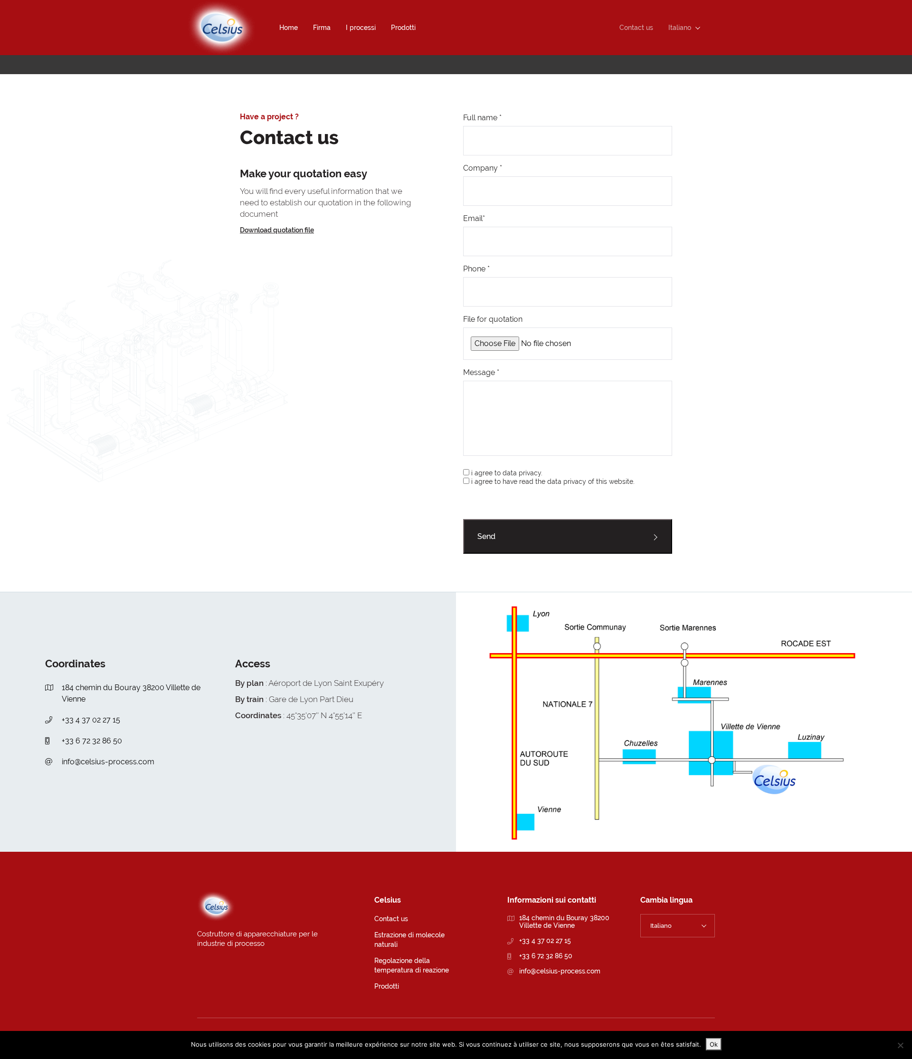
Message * (481, 372)
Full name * (482, 117)
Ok (714, 1044)
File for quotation (492, 319)
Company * (482, 168)
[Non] (900, 1045)
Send (486, 536)
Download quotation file (277, 230)
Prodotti (386, 986)
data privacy (566, 481)
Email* (474, 218)
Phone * (476, 268)
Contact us (391, 919)
